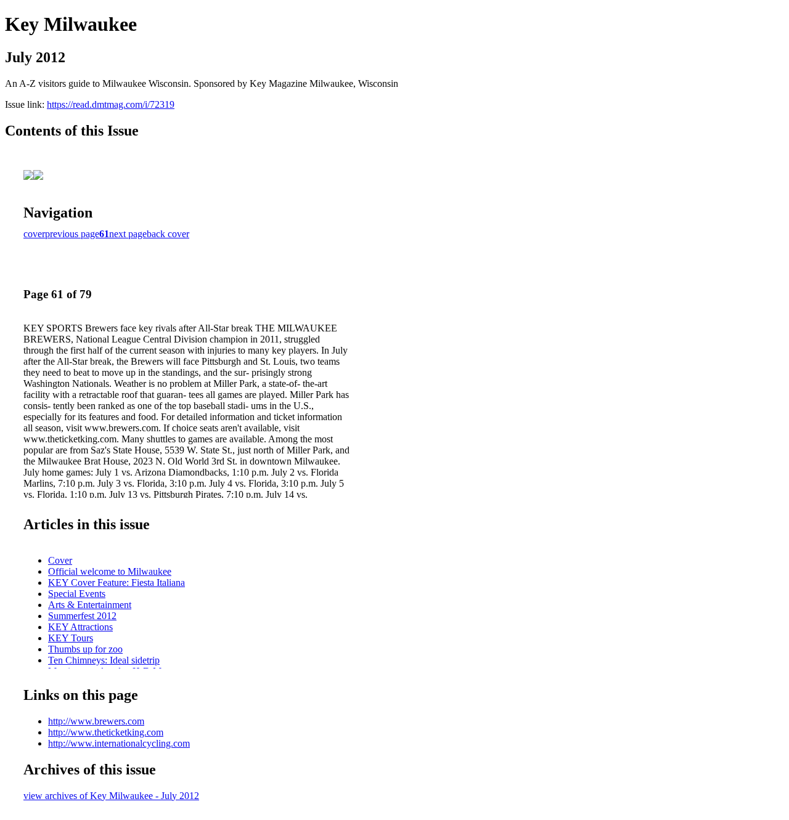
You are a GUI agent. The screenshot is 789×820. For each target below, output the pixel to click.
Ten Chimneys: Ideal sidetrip (104, 660)
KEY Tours (70, 638)
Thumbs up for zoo (85, 649)
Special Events (76, 593)
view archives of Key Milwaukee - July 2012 (111, 795)
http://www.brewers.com (96, 721)
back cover (168, 234)
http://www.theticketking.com (105, 732)
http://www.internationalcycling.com (119, 743)
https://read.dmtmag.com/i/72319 (110, 104)
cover (34, 234)
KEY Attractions (80, 627)
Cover (60, 560)
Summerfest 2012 (82, 616)
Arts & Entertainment (89, 604)
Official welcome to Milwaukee (109, 571)
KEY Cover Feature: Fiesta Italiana (116, 582)
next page (128, 234)
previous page (72, 234)
